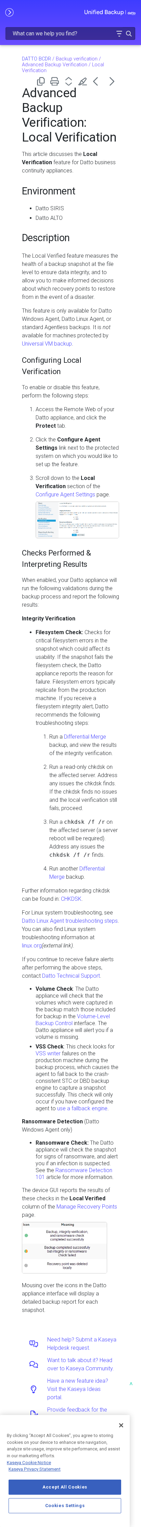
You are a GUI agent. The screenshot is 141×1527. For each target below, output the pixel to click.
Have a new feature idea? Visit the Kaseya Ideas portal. (77, 1389)
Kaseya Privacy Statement (35, 1469)
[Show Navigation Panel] (9, 12)
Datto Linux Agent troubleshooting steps (70, 921)
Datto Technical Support (71, 976)
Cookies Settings (65, 1505)
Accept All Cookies (64, 1487)
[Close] (121, 1425)
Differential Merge (85, 736)
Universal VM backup (47, 343)
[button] (119, 33)
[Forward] (112, 81)
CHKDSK (71, 899)
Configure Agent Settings (65, 494)
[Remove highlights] (84, 81)
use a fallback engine (82, 1108)
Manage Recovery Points (86, 1206)
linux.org (32, 945)
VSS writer (48, 1053)
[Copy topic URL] (42, 81)
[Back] (98, 81)
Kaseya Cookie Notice (29, 1462)
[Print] (56, 81)
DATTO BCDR (36, 59)
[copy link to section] (82, 190)
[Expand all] (70, 81)
